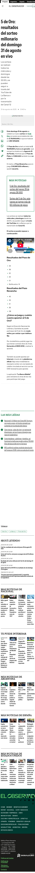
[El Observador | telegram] (33, 800)
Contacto (4, 869)
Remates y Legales (23, 821)
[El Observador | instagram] (29, 797)
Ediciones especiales (8, 824)
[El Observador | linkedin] (25, 800)
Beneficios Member (21, 807)
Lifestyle (24, 818)
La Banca (13, 531)
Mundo (15, 816)
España (24, 827)
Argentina (13, 1)
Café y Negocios (22, 810)
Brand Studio (6, 816)
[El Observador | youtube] (33, 797)
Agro (21, 813)
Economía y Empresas (9, 813)
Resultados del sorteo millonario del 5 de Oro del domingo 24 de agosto (17, 561)
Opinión (4, 821)
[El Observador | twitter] (22, 797)
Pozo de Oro (22, 531)
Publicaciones (23, 824)
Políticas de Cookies (7, 858)
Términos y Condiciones (5, 865)
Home (3, 807)
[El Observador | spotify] (29, 800)
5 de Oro (4, 531)
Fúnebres (11, 821)
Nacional (30, 6)
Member (9, 807)
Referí (3, 810)
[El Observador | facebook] (26, 797)
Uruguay (5, 1)
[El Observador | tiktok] (21, 800)
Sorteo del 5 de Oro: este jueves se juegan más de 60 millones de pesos (17, 554)
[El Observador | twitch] (33, 804)
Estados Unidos (7, 830)
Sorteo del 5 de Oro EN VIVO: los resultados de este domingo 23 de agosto (17, 568)
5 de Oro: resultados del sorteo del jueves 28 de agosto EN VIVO (16, 547)
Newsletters (6, 827)
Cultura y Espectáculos (10, 818)
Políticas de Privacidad (4, 861)
